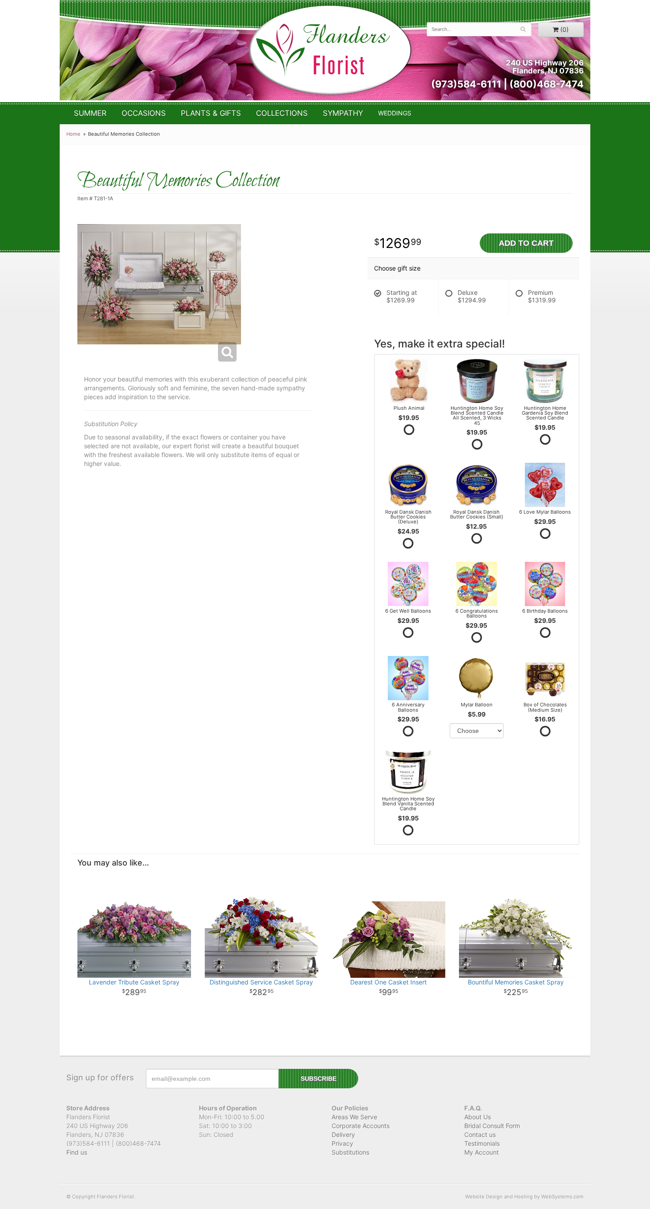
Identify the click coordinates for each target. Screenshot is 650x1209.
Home (73, 134)
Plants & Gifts (211, 113)
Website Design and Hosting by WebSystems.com (524, 1197)
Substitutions (350, 1152)
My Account (481, 1152)
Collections (282, 113)
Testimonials (482, 1143)
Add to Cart (526, 243)
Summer (90, 113)
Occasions (144, 113)
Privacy (342, 1143)
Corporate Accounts (361, 1125)
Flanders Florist (329, 50)
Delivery (343, 1134)
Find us (76, 1152)
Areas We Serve (354, 1117)
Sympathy (343, 113)
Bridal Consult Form (492, 1125)
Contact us (480, 1134)
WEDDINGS (394, 113)
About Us (477, 1117)
